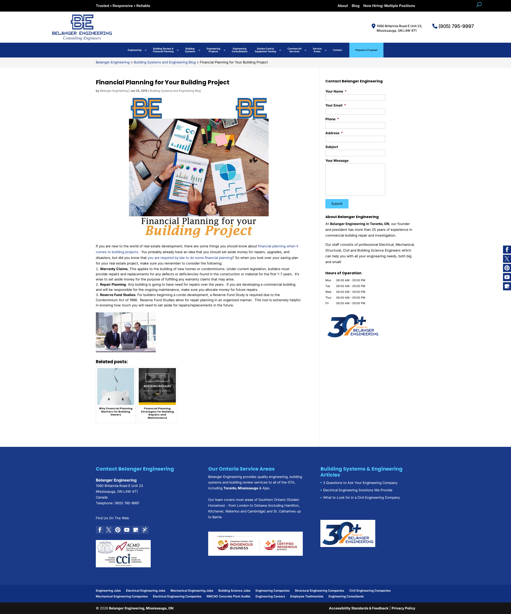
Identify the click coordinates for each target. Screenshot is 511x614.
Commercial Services (294, 50)
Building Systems (190, 50)
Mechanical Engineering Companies (122, 596)
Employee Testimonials (306, 596)
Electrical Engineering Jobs (145, 590)
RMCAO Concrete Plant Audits (228, 596)
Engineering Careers (270, 596)
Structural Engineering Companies (319, 590)
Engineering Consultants (346, 596)
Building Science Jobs (234, 590)
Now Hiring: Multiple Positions (389, 6)
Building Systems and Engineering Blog (175, 90)
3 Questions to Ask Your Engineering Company (360, 483)
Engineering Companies (273, 590)
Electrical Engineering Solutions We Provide (357, 490)
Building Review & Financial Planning (163, 50)
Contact (337, 49)
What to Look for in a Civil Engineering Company (361, 497)
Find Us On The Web (112, 518)
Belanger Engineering (114, 90)
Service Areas (317, 50)
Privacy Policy (403, 608)
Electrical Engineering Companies (177, 596)
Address (334, 133)
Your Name (336, 91)
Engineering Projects (213, 50)
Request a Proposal (366, 49)
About (343, 6)
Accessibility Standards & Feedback (358, 608)
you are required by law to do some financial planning (190, 258)
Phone (332, 119)
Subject (331, 147)
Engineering (135, 49)
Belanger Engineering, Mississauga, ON (141, 608)
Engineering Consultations (240, 50)
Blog (355, 6)
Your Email (335, 105)
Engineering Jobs (108, 590)
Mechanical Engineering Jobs (191, 590)
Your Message (337, 161)
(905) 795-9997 (455, 26)
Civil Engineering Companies (370, 590)
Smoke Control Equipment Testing (265, 50)
